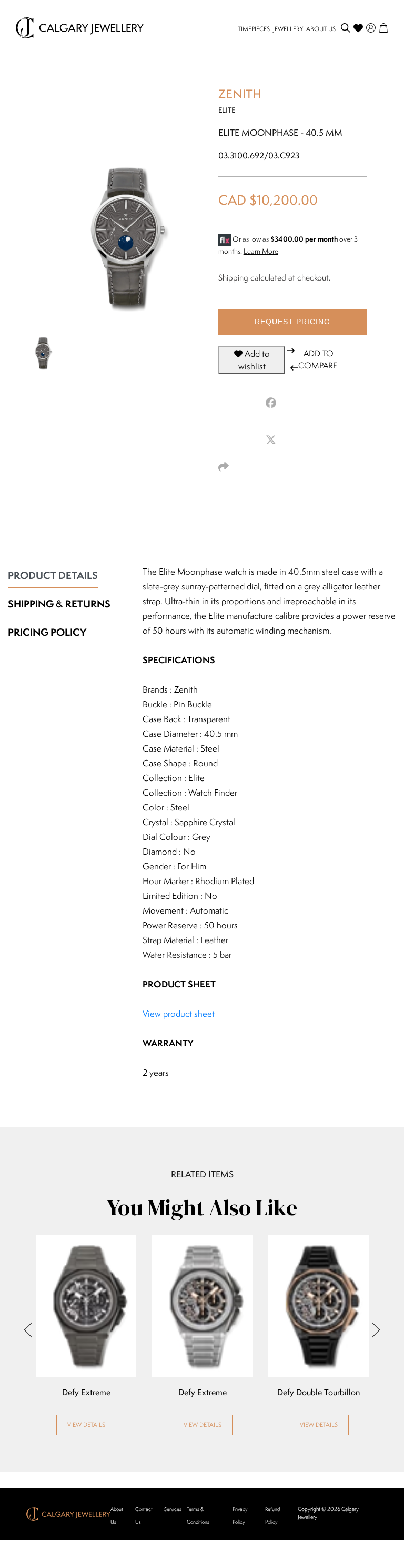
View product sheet (179, 1013)
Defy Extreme (86, 1392)
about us (321, 29)
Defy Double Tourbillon (318, 1392)
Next (372, 1330)
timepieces (254, 29)
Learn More (261, 251)
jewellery (288, 29)
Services (172, 1509)
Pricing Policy (47, 632)
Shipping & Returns (59, 604)
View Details (86, 1424)
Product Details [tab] (53, 575)
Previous (31, 1330)
